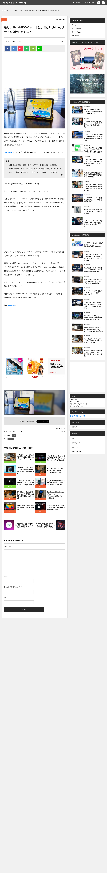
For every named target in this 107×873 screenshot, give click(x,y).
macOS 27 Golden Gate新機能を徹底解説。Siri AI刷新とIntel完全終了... (93, 199)
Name (6, 576)
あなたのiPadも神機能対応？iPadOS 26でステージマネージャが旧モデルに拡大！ (56, 483)
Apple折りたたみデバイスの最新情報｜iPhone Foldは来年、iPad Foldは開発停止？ (25, 483)
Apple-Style (73, 399)
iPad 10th (10, 439)
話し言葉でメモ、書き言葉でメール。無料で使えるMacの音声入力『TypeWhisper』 (93, 269)
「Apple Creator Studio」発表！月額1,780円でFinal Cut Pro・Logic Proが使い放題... (56, 458)
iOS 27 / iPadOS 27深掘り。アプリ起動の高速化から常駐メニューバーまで (93, 111)
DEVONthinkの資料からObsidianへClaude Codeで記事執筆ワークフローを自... (93, 317)
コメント (16, 431)
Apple (10, 462)
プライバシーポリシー (78, 416)
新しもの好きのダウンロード (78, 404)
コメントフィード (77, 447)
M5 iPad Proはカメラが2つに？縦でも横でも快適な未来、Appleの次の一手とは (55, 470)
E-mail (6, 587)
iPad (4, 20)
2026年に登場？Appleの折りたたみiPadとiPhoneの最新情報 (25, 507)
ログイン (74, 439)
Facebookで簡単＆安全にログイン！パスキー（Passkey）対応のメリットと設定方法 (56, 495)
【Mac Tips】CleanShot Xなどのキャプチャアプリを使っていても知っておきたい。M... (93, 223)
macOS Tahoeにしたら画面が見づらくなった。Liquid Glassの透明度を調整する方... (93, 245)
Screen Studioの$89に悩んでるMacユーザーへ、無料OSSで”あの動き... (93, 292)
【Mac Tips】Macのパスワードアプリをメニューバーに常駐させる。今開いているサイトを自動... (93, 162)
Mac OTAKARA (74, 401)
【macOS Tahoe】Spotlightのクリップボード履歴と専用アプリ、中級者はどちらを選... (93, 124)
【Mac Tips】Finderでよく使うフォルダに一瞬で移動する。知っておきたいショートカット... (93, 257)
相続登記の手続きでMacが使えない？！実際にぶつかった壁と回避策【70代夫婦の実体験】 (93, 353)
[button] (98, 2)
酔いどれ (8, 41)
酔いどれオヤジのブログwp (14, 3)
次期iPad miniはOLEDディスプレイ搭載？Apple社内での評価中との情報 (56, 507)
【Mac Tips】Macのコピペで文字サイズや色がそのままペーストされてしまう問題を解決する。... (93, 187)
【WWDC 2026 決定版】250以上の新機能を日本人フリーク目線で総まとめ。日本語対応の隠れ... (93, 137)
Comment (7, 546)
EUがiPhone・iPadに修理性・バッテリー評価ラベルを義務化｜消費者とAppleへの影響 (25, 495)
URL (5, 597)
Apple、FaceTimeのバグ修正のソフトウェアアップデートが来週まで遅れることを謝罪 (93, 150)
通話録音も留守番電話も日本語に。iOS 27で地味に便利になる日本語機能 (93, 174)
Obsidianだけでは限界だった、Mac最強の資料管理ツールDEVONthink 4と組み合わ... (93, 329)
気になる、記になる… (76, 406)
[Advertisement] (34, 71)
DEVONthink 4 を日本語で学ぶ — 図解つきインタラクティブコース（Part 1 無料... (93, 281)
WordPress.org (76, 451)
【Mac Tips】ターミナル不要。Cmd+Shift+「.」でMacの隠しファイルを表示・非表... (93, 305)
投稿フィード (76, 443)
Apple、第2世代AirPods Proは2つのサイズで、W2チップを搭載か (93, 211)
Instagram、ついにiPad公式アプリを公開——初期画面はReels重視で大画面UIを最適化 (25, 470)
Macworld (11, 305)
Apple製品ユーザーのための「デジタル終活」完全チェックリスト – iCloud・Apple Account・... (25, 458)
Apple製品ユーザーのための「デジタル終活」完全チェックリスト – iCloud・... (93, 340)
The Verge (8, 152)
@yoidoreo (30, 421)
